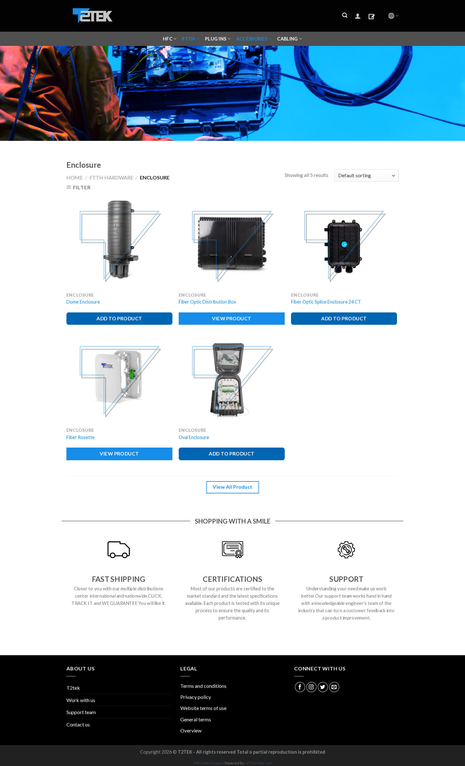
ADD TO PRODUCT (119, 318)
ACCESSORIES (251, 38)
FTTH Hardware (111, 177)
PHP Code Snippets (208, 763)
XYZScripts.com (259, 763)
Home (74, 177)
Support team (81, 712)
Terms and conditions (203, 686)
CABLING (287, 38)
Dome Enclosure (83, 302)
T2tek (73, 688)
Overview (191, 730)
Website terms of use (203, 708)
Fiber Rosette (80, 437)
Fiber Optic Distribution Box (207, 302)
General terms (195, 719)
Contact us (78, 724)
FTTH (188, 38)
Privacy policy (195, 697)
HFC (167, 38)
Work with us (80, 700)
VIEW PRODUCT (231, 318)
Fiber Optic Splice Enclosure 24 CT (326, 302)
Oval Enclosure (194, 437)
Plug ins (215, 38)
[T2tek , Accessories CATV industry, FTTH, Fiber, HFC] (92, 16)
